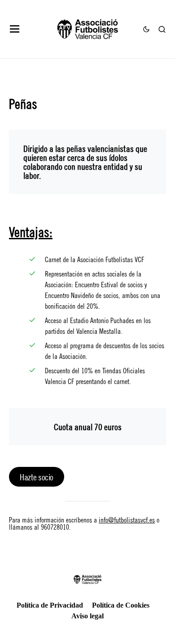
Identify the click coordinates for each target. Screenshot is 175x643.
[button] (15, 29)
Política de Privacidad (50, 605)
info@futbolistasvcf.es (127, 519)
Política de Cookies (120, 605)
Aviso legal (87, 616)
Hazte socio (36, 476)
